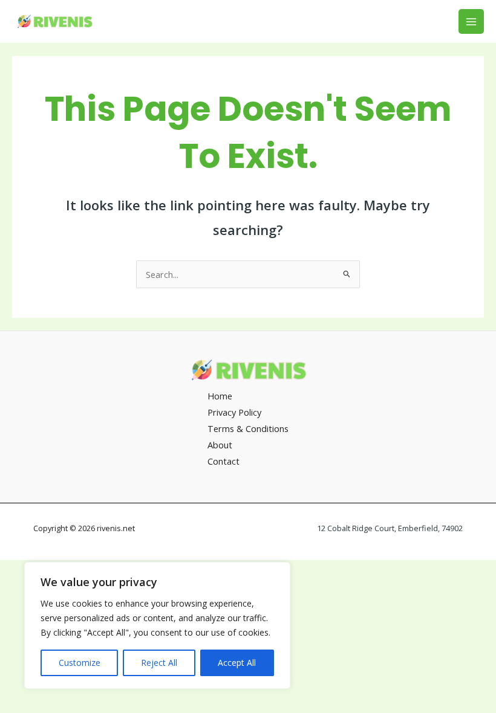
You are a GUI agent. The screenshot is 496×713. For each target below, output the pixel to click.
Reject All (159, 662)
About (219, 445)
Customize (79, 662)
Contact (223, 461)
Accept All (237, 662)
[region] (157, 625)
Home (219, 396)
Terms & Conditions (248, 428)
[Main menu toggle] (471, 21)
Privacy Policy (234, 412)
